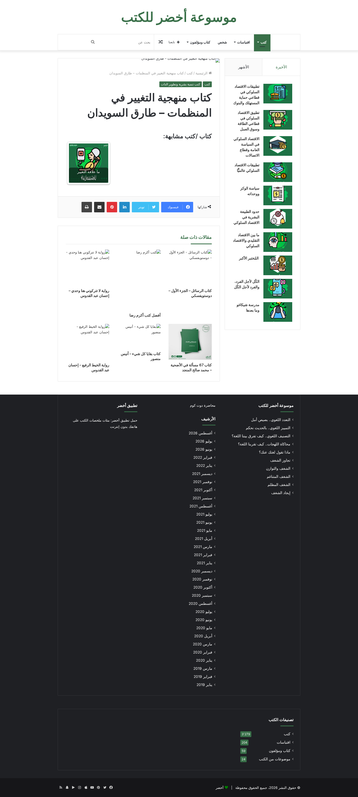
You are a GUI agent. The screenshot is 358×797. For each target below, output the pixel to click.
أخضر (220, 787)
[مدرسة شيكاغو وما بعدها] (277, 312)
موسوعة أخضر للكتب (276, 405)
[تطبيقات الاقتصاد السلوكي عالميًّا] (277, 172)
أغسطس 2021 (200, 506)
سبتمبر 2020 (202, 595)
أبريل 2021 (203, 538)
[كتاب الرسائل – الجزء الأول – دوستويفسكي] (190, 267)
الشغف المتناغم (278, 476)
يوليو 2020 (204, 612)
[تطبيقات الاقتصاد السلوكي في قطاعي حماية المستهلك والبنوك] (277, 93)
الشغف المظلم (279, 485)
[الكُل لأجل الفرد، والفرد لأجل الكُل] (277, 288)
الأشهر (243, 66)
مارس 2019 (202, 668)
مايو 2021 (204, 530)
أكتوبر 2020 (202, 587)
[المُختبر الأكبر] (277, 265)
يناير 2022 (204, 465)
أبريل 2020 (203, 636)
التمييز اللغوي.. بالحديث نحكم (268, 428)
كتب (264, 42)
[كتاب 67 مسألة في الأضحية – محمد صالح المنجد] (190, 342)
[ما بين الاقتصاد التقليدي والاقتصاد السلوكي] (277, 242)
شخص (222, 42)
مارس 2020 (202, 644)
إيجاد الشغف (280, 493)
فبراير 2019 (203, 676)
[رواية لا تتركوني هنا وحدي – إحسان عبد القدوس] (87, 267)
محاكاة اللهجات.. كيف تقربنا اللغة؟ (264, 444)
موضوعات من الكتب (274, 759)
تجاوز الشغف (280, 460)
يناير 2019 (204, 685)
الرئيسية (202, 73)
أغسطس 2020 (200, 603)
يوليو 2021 (204, 514)
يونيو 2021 (204, 522)
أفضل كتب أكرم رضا (145, 315)
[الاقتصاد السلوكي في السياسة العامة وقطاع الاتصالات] (277, 146)
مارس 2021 (203, 547)
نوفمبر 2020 (202, 579)
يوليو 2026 (204, 441)
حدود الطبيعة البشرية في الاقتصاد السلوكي (246, 217)
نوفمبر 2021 (202, 482)
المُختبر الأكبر (249, 258)
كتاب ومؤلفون (200, 42)
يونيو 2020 (204, 620)
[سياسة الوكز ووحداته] (277, 195)
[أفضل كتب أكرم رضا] (139, 280)
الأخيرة (281, 66)
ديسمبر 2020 (201, 571)
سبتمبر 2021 (202, 498)
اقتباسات (243, 42)
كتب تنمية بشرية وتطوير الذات (180, 84)
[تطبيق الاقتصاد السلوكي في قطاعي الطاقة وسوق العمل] (277, 120)
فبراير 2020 (202, 652)
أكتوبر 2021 (203, 490)
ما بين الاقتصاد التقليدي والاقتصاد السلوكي (246, 240)
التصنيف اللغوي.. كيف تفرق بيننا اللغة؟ (261, 436)
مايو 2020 (204, 628)
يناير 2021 (204, 563)
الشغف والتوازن (278, 468)
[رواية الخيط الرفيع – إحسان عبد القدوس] (87, 342)
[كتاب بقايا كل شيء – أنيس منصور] (139, 336)
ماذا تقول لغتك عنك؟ (274, 452)
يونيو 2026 (204, 449)
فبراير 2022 (202, 457)
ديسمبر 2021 (202, 474)
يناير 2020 (204, 660)
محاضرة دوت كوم (202, 405)
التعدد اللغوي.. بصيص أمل (270, 420)
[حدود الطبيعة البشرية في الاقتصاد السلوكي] (277, 219)
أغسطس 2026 (200, 433)
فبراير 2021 (203, 555)
